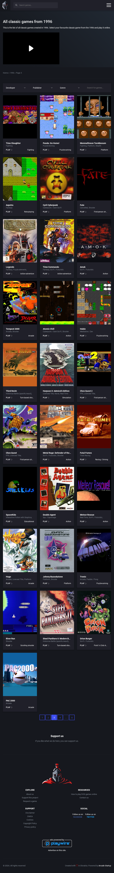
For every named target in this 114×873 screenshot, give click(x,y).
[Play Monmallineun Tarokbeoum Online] (94, 117)
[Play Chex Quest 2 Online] (94, 364)
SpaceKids (11, 515)
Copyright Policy (30, 823)
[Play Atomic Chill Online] (57, 302)
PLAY (8, 150)
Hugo (8, 577)
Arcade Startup (105, 866)
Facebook (77, 817)
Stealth (98, 146)
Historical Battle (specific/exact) (18, 394)
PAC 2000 (10, 700)
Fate (82, 205)
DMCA (30, 816)
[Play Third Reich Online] (20, 364)
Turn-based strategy (27, 398)
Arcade (9, 332)
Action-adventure (27, 274)
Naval (57, 394)
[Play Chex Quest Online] (20, 426)
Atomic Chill (48, 329)
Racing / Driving (101, 460)
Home (5, 73)
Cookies (30, 820)
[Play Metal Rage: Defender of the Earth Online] (57, 426)
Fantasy (9, 208)
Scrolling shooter (27, 645)
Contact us (84, 798)
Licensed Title (48, 394)
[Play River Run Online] (20, 612)
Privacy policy (30, 827)
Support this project (30, 798)
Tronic (83, 577)
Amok (82, 267)
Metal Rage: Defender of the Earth (59, 453)
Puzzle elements (19, 270)
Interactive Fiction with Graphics (19, 517)
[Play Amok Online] (94, 241)
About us (30, 794)
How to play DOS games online (84, 794)
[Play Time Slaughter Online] (20, 117)
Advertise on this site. (57, 850)
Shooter (92, 208)
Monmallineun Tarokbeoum (93, 143)
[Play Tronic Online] (94, 550)
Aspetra (9, 205)
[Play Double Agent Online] (57, 488)
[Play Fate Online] (94, 179)
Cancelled (84, 208)
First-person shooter (101, 212)
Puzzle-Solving (49, 146)
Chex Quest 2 (86, 391)
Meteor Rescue (87, 515)
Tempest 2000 (12, 329)
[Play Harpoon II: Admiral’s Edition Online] (57, 364)
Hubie (83, 329)
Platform (91, 146)
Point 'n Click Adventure (101, 645)
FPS (81, 394)
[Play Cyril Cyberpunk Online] (57, 179)
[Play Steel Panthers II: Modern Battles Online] (57, 612)
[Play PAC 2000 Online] (20, 674)
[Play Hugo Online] (20, 550)
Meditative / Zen (86, 332)
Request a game (30, 801)
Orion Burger (86, 638)
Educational (29, 521)
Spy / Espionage (49, 517)
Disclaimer (30, 813)
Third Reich (11, 391)
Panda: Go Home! (51, 143)
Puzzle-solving (65, 150)
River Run (10, 638)
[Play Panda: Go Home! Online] (57, 117)
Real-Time (64, 394)
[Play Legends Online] (20, 241)
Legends (10, 267)
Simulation (66, 398)
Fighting (9, 146)
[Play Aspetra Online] (20, 179)
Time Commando (51, 267)
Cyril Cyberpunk (50, 205)
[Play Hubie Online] (94, 302)
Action (105, 274)
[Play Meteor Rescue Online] (94, 488)
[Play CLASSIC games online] (5, 5)
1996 (12, 73)
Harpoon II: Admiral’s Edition (56, 391)
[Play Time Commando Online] (57, 241)
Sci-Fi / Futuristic (34, 270)
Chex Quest (11, 453)
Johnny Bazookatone (53, 577)
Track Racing (85, 456)
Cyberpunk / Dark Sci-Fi (52, 208)
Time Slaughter (13, 143)
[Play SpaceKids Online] (20, 488)
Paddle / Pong (92, 579)
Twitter (90, 817)
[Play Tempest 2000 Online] (20, 302)
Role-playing (29, 212)
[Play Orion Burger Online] (94, 612)
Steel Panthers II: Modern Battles (58, 638)
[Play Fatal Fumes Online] (94, 426)
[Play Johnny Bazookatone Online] (57, 550)
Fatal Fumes (86, 453)
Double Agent (49, 515)
